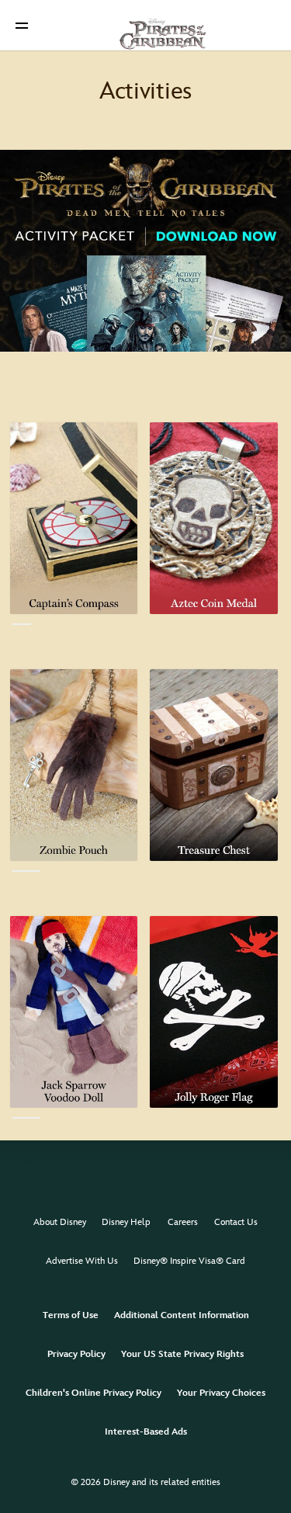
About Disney (59, 1222)
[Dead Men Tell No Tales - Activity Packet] (145, 251)
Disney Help (126, 1222)
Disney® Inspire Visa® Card (189, 1261)
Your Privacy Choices (221, 1393)
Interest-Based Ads (146, 1432)
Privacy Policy (76, 1354)
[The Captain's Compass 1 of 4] (73, 518)
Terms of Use (71, 1315)
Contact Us (236, 1222)
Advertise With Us (82, 1261)
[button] (21, 25)
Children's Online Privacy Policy (93, 1393)
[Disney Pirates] (145, 25)
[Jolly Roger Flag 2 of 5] (213, 1012)
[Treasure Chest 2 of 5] (213, 765)
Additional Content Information (181, 1315)
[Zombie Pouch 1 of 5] (73, 765)
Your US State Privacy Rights (182, 1354)
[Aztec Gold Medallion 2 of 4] (213, 518)
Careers (183, 1222)
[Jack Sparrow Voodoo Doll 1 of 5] (73, 1012)
